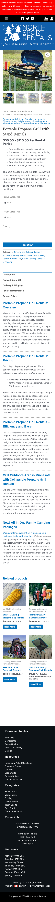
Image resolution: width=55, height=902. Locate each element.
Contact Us (10, 741)
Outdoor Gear (11, 801)
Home (5, 111)
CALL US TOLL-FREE (16, 44)
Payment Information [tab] (13, 290)
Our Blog (9, 769)
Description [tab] (9, 274)
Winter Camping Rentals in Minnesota (32, 123)
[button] (47, 54)
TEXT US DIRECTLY (43, 44)
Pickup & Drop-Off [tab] (12, 280)
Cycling (8, 798)
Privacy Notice (12, 776)
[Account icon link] (52, 19)
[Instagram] (33, 19)
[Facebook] (22, 19)
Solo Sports (10, 808)
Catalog (8, 751)
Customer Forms (13, 766)
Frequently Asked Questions (18, 763)
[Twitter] (27, 19)
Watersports (11, 795)
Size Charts (10, 773)
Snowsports (11, 791)
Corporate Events (13, 811)
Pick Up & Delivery (13, 747)
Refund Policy (11, 744)
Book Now (28, 245)
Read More (9, 627)
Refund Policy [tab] (10, 296)
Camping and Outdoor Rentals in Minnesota (24, 119)
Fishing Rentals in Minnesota (16, 121)
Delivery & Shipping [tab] (13, 285)
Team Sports (11, 805)
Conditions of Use (13, 779)
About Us (9, 737)
